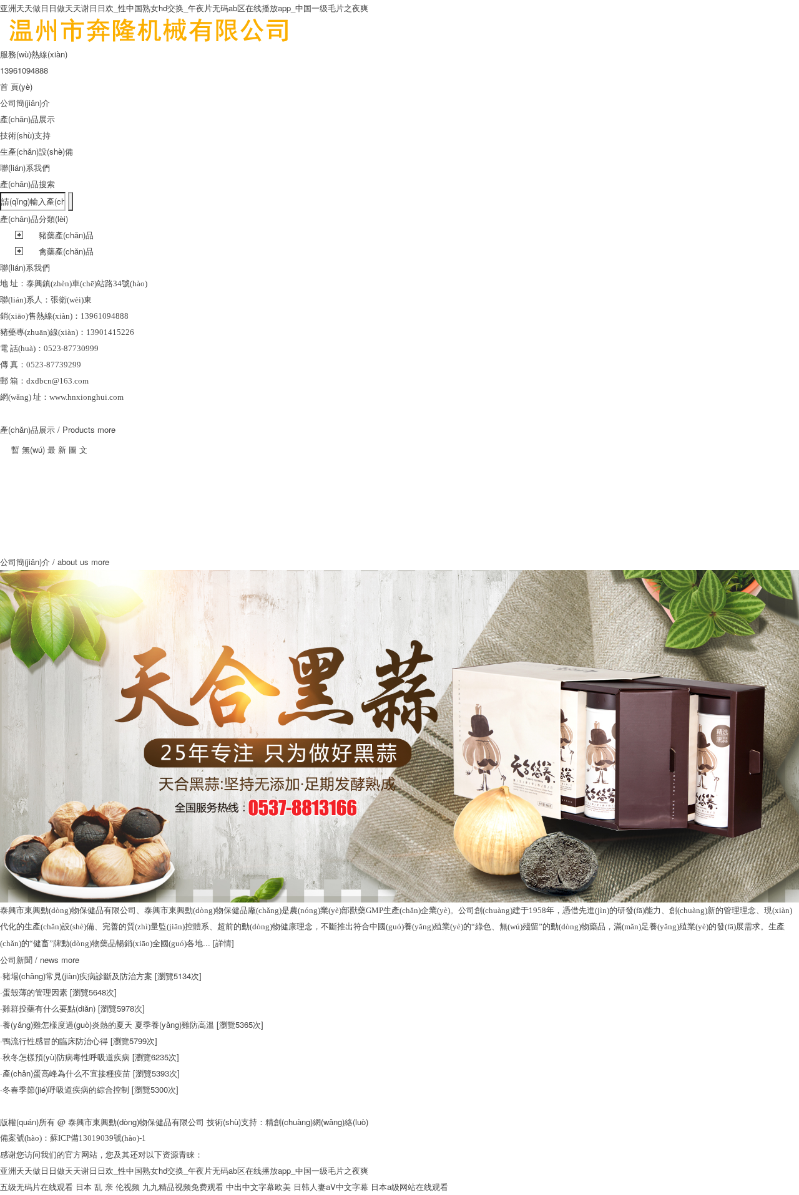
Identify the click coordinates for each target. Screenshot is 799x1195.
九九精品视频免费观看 (182, 1187)
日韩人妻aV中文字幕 (330, 1187)
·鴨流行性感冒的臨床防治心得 (54, 1041)
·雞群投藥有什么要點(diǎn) (48, 1008)
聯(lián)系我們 (25, 167)
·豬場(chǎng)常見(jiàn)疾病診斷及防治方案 (76, 976)
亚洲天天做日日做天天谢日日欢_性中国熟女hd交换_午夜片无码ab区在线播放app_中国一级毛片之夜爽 (184, 8)
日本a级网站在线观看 (409, 1187)
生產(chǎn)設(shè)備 (36, 151)
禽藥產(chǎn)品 (66, 251)
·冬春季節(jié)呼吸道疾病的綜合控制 (64, 1089)
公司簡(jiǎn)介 (25, 103)
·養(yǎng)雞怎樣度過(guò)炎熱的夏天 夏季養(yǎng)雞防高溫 (107, 1024)
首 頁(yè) (16, 86)
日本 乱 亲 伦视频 (108, 1187)
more (106, 429)
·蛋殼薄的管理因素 (33, 992)
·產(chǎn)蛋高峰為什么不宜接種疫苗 (65, 1073)
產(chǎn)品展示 (27, 119)
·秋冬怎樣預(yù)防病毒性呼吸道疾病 (65, 1057)
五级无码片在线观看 (36, 1187)
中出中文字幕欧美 (258, 1187)
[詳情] (223, 943)
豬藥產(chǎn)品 (66, 235)
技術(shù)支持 (25, 135)
